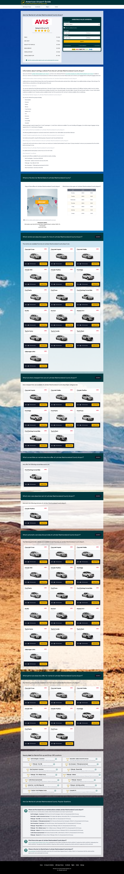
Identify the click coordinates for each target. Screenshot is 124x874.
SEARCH (98, 236)
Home (41, 865)
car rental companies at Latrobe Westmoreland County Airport (79, 73)
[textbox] (82, 24)
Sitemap (82, 865)
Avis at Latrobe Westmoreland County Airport (38, 842)
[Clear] (99, 24)
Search (82, 41)
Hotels (56, 6)
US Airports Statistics (49, 865)
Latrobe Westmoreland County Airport (40, 73)
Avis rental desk (31, 851)
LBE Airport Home (27, 6)
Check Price (43, 263)
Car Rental (37, 6)
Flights (47, 6)
